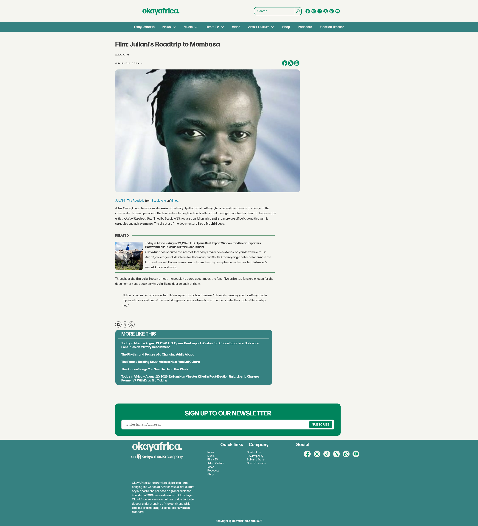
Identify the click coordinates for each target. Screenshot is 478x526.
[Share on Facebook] (285, 63)
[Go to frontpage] (160, 11)
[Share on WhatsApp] (131, 324)
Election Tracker (332, 27)
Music (188, 27)
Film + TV (212, 27)
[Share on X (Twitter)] (291, 63)
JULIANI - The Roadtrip (129, 201)
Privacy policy (255, 456)
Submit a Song (256, 459)
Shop (286, 27)
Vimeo (174, 201)
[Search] (297, 11)
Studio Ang (159, 201)
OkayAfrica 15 (144, 27)
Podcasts (305, 27)
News (166, 27)
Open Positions (256, 463)
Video (236, 27)
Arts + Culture (258, 27)
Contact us (254, 452)
